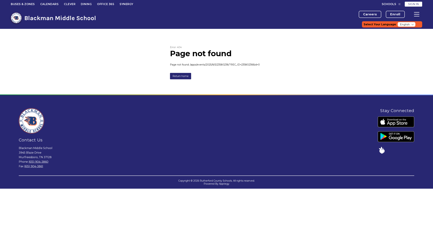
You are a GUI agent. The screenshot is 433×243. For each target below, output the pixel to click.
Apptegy (224, 183)
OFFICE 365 (105, 4)
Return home (181, 76)
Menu (416, 14)
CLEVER (69, 4)
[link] (370, 14)
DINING (86, 4)
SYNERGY (126, 4)
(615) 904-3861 (33, 166)
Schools (389, 4)
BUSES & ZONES (23, 4)
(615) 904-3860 (38, 161)
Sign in (413, 4)
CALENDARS (49, 4)
